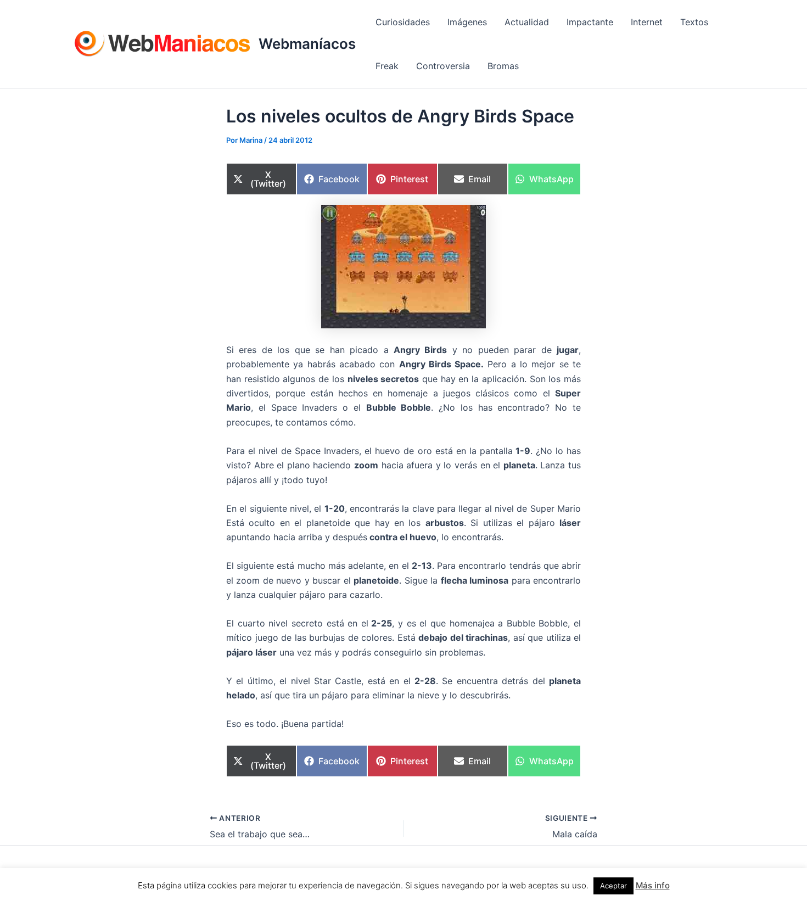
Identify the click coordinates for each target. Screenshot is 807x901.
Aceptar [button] (613, 885)
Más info (653, 885)
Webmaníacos (307, 43)
